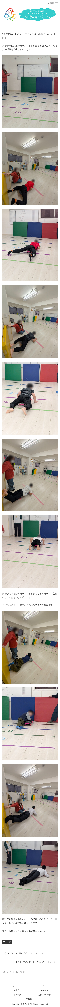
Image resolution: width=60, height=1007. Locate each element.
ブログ (8, 942)
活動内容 (16, 990)
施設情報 (44, 990)
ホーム (16, 986)
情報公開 (30, 999)
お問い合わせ (44, 994)
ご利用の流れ (15, 994)
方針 (44, 986)
